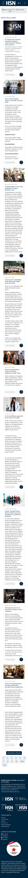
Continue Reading (10, 74)
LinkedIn (4, 839)
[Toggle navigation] (25, 3)
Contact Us (4, 823)
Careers (3, 817)
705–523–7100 (5, 789)
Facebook (5, 834)
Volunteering (4, 819)
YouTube (5, 837)
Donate (3, 821)
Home (5, 9)
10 (16, 761)
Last (4, 765)
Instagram (5, 836)
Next (22, 761)
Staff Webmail (5, 826)
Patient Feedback (6, 824)
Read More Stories (14, 753)
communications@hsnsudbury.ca (10, 791)
